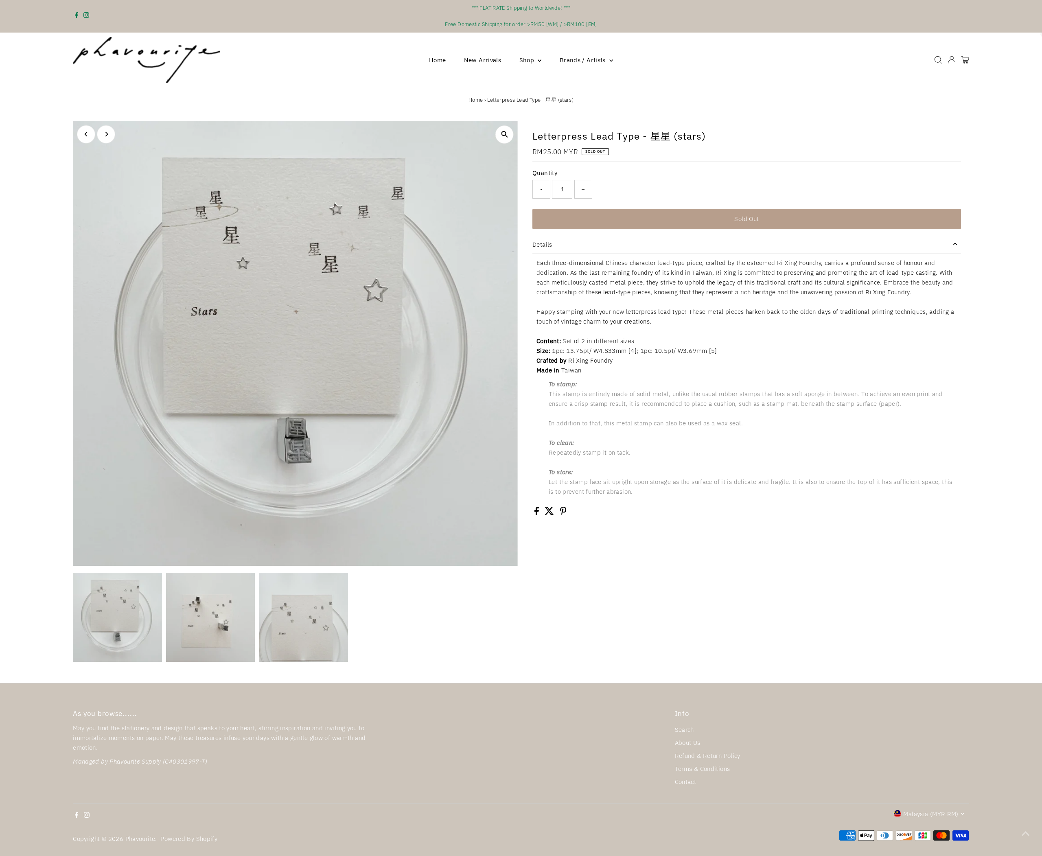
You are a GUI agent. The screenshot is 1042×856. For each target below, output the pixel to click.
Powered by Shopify (188, 839)
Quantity (544, 173)
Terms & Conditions (702, 769)
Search (684, 729)
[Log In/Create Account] (951, 59)
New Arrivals (482, 60)
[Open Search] (938, 59)
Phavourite (140, 839)
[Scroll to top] (1026, 833)
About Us (688, 743)
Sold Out (746, 219)
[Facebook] (76, 16)
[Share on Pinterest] (563, 513)
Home (437, 60)
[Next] (106, 134)
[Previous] (86, 134)
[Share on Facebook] (537, 513)
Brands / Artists (583, 60)
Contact (685, 782)
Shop (527, 60)
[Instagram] (86, 16)
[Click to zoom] (504, 134)
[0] (965, 59)
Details (542, 244)
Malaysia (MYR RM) (930, 814)
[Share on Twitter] (550, 513)
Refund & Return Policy (707, 756)
